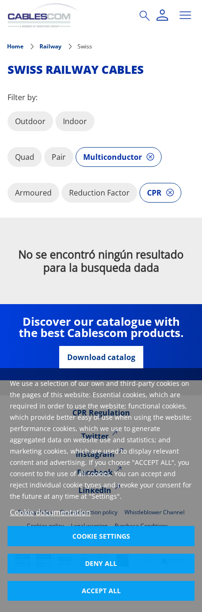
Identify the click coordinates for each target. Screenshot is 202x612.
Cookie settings (101, 536)
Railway (50, 46)
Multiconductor (112, 157)
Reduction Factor (99, 193)
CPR (154, 193)
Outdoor (30, 121)
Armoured (33, 193)
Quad (24, 157)
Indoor (75, 121)
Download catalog (101, 357)
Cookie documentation (50, 512)
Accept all (101, 590)
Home (15, 46)
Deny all (101, 563)
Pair (59, 157)
